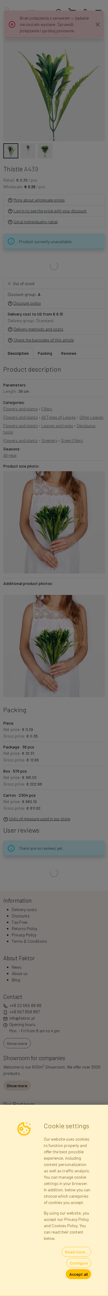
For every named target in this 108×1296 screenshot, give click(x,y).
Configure (79, 1263)
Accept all (78, 1274)
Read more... (76, 1251)
